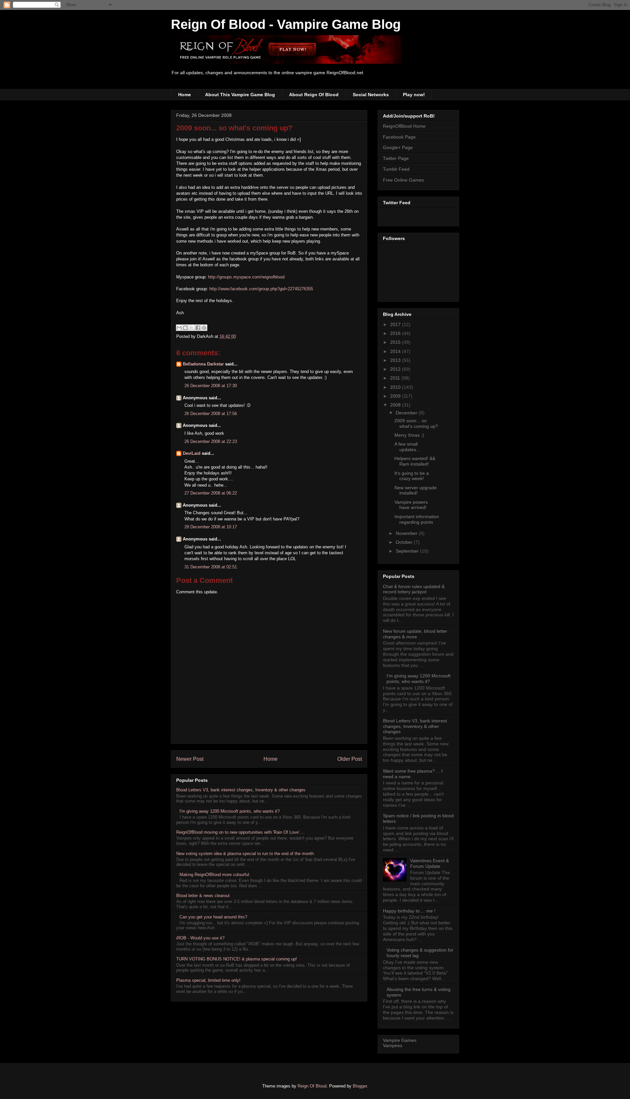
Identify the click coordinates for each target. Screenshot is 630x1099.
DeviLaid (191, 453)
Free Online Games (403, 180)
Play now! (414, 94)
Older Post (349, 759)
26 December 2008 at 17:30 (210, 385)
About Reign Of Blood (314, 94)
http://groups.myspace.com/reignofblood (246, 277)
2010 (396, 387)
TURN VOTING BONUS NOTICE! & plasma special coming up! (236, 958)
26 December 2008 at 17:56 (210, 413)
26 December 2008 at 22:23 (210, 441)
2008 (396, 404)
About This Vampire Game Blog (240, 94)
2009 (396, 396)
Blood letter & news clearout (203, 895)
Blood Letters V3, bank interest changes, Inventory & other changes (240, 789)
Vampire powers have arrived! (411, 504)
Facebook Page (399, 137)
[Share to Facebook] (198, 327)
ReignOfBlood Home (404, 126)
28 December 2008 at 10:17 (210, 526)
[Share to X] (191, 327)
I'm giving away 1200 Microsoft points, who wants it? (229, 811)
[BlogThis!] (185, 327)
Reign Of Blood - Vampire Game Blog (286, 24)
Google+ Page (398, 147)
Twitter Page (396, 158)
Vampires (392, 1045)
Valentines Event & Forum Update (429, 863)
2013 (396, 360)
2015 (396, 342)
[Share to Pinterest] (204, 327)
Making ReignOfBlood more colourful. (214, 874)
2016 (396, 333)
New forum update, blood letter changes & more (415, 633)
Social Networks (371, 94)
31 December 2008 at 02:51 (210, 566)
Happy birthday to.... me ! (409, 910)
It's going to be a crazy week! (411, 476)
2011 (395, 378)
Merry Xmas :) (409, 435)
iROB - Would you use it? (200, 937)
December (407, 412)
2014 (396, 351)
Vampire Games (399, 1040)
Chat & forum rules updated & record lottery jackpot (414, 589)
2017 (396, 324)
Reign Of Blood (312, 1086)
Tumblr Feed (396, 169)
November (407, 533)
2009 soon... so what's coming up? (234, 128)
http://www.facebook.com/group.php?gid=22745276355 (261, 288)
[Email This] (179, 327)
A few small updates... (407, 446)
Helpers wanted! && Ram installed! (414, 461)
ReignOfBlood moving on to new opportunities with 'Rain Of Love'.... (240, 832)
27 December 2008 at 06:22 (210, 493)
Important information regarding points (416, 519)
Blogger (360, 1086)
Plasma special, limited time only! (208, 980)
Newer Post (189, 759)
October (405, 542)
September (408, 551)
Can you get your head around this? (213, 916)
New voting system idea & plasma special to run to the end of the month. (245, 853)
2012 (396, 369)
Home (184, 94)
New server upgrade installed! (415, 490)
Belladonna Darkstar (203, 364)
